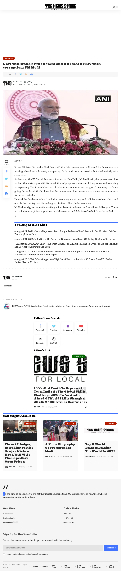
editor (19, 81)
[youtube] (81, 328)
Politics (9, 58)
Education (78, 356)
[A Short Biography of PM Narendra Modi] (60, 430)
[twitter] (116, 277)
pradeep (18, 276)
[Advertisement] (60, 32)
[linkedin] (40, 340)
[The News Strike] (60, 7)
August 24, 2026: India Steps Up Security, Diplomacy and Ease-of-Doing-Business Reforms (65, 239)
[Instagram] (67, 328)
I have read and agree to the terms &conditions (27, 554)
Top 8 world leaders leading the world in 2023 (100, 448)
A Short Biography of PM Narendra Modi (60, 448)
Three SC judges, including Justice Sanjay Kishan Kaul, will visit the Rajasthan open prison (19, 453)
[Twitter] (54, 328)
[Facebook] (113, 277)
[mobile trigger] (5, 7)
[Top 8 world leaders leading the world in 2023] (101, 430)
